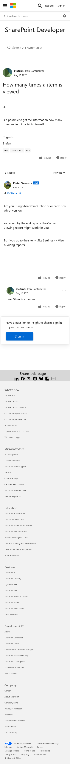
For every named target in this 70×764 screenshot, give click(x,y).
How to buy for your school (16, 537)
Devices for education (14, 519)
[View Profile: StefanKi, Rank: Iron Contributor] (7, 72)
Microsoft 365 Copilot (14, 608)
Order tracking (11, 478)
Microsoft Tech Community (16, 655)
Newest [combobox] (59, 173)
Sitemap (8, 746)
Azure (7, 631)
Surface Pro (9, 395)
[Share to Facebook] (23, 378)
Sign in (19, 336)
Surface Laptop (11, 401)
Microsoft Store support (15, 466)
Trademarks (44, 750)
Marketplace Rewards (14, 667)
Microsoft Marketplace (14, 661)
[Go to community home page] (13, 5)
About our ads (40, 754)
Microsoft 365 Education (15, 531)
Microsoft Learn (11, 643)
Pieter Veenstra (22, 183)
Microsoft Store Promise (15, 490)
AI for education (11, 555)
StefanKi (19, 71)
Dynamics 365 (10, 584)
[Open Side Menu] (5, 5)
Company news (11, 702)
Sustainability (10, 732)
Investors (8, 714)
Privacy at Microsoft (13, 708)
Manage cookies (11, 750)
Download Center (12, 460)
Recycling (25, 754)
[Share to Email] (53, 378)
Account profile (11, 454)
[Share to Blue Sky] (41, 378)
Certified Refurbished (14, 484)
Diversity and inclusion (14, 720)
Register (49, 5)
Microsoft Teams (11, 602)
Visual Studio (10, 673)
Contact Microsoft (24, 746)
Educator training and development (20, 543)
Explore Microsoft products (16, 431)
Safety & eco (10, 754)
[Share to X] (29, 378)
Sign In (61, 5)
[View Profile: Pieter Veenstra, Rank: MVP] (7, 185)
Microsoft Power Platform (15, 596)
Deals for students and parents (18, 549)
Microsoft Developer (13, 637)
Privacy (40, 746)
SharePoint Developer (17, 15)
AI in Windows (10, 425)
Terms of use (29, 750)
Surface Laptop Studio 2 (15, 407)
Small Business (11, 614)
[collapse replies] (35, 180)
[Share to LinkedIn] (16, 378)
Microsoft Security (12, 578)
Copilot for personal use (15, 419)
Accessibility (10, 726)
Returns (8, 472)
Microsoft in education (14, 513)
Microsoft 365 (10, 590)
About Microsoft (11, 696)
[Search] (40, 5)
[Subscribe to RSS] (47, 378)
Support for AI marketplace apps (19, 649)
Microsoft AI (9, 572)
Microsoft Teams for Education (18, 525)
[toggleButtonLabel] (64, 16)
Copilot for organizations (15, 413)
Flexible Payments (12, 496)
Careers (8, 690)
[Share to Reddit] (35, 378)
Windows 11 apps (12, 437)
